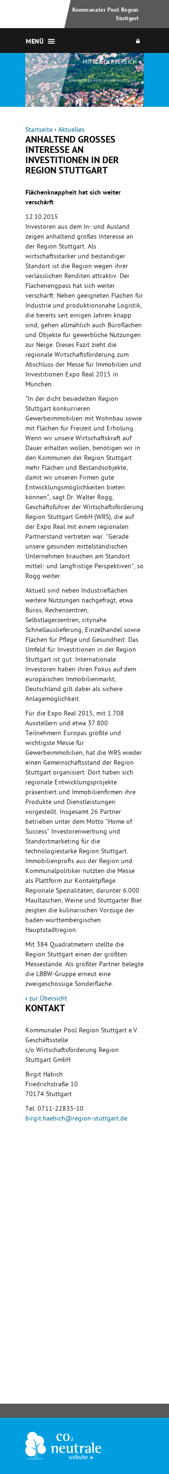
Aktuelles (71, 131)
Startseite (39, 131)
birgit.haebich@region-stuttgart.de (76, 1119)
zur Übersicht (46, 999)
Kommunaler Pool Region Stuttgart (105, 15)
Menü (35, 42)
